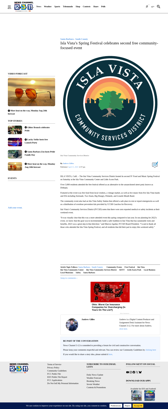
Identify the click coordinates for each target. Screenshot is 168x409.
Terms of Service (54, 364)
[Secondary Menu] (11, 7)
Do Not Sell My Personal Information (62, 383)
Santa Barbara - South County (90, 267)
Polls (103, 6)
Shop (78, 6)
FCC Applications (54, 380)
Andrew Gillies (68, 163)
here (110, 354)
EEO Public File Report (57, 377)
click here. (123, 329)
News (38, 6)
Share (95, 6)
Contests (86, 6)
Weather (48, 6)
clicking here (150, 350)
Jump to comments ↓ (68, 278)
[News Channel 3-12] (24, 6)
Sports (57, 6)
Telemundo (68, 6)
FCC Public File (54, 374)
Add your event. (15, 208)
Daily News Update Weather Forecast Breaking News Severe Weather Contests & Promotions (96, 381)
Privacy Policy (53, 367)
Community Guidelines (57, 371)
